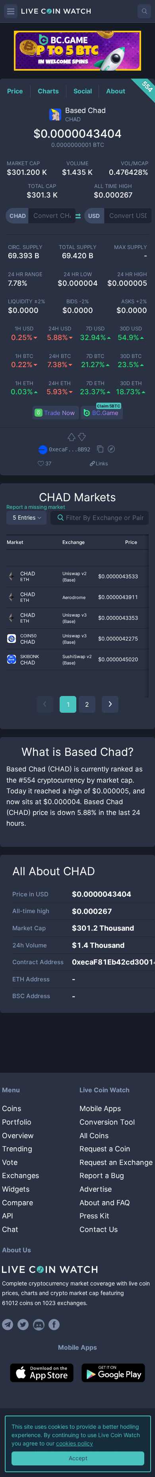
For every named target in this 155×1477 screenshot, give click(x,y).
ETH (24, 579)
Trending (17, 1149)
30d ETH (131, 383)
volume (77, 163)
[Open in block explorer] (111, 449)
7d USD (95, 329)
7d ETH (95, 383)
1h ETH (24, 383)
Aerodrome (73, 597)
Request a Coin (104, 1149)
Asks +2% (134, 301)
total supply (78, 247)
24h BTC (60, 356)
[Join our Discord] (38, 1324)
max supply (130, 247)
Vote (9, 1162)
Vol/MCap (134, 163)
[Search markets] (57, 518)
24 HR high (132, 274)
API (7, 1216)
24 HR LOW (78, 274)
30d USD (131, 329)
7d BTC (95, 356)
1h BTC (24, 356)
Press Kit (94, 1216)
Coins (11, 1108)
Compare (17, 1202)
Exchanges (20, 1175)
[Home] (77, 1269)
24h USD (59, 329)
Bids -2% (77, 301)
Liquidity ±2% (26, 301)
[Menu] (10, 11)
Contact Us (98, 1229)
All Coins (93, 1135)
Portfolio (16, 1122)
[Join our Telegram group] (8, 1324)
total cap (42, 186)
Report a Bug (101, 1175)
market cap (23, 163)
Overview (18, 1135)
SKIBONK (29, 656)
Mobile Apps (100, 1108)
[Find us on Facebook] (54, 1324)
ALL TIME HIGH (113, 186)
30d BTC (130, 356)
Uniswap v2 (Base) (74, 577)
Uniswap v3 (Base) (74, 618)
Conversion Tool (107, 1122)
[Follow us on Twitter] (23, 1324)
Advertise (95, 1189)
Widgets (15, 1189)
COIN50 (28, 636)
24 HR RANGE (25, 274)
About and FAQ (104, 1202)
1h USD (24, 329)
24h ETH (59, 383)
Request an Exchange (116, 1162)
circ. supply (25, 247)
